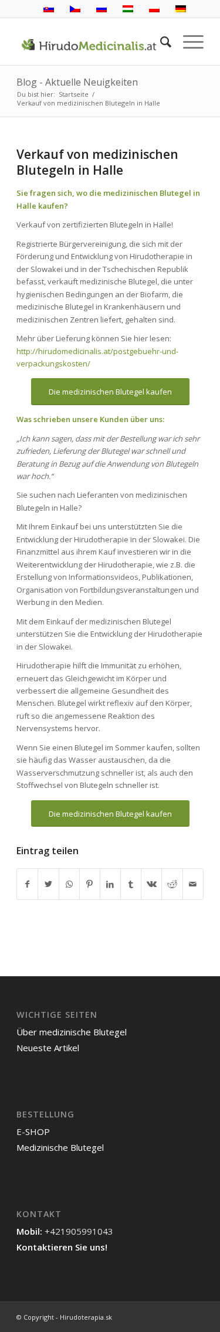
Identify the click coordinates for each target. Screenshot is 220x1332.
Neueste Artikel (47, 1048)
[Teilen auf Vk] (151, 884)
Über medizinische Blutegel (71, 1032)
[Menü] (187, 41)
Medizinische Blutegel (60, 1147)
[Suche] (159, 41)
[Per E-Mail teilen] (193, 884)
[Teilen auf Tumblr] (131, 884)
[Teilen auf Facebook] (27, 884)
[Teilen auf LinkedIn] (110, 884)
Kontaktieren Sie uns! (61, 1247)
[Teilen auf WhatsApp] (69, 884)
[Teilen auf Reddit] (172, 884)
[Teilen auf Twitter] (48, 884)
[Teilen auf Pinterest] (90, 884)
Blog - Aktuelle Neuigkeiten (77, 82)
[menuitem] (159, 41)
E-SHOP (33, 1131)
